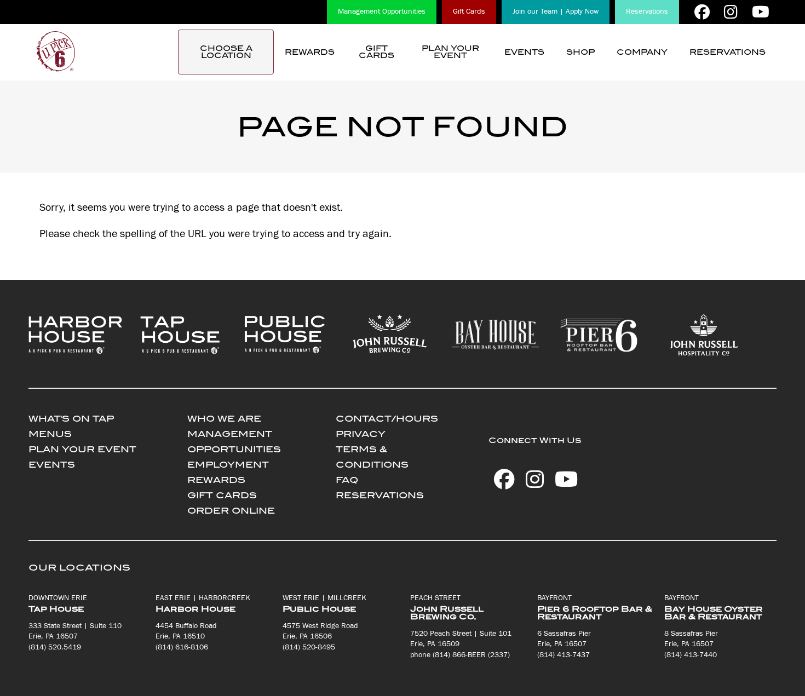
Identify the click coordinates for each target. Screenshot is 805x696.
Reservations (647, 11)
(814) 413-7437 (563, 655)
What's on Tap (71, 419)
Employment (228, 465)
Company (642, 52)
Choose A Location (226, 52)
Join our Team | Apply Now (556, 11)
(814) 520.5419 (54, 647)
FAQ (347, 480)
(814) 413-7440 (690, 655)
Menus (50, 434)
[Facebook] (702, 12)
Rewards (310, 52)
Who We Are (224, 419)
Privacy (361, 434)
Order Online (231, 511)
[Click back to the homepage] (55, 52)
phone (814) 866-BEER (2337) (460, 655)
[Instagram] (731, 12)
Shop (580, 52)
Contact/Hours (387, 419)
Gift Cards (469, 11)
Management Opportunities (382, 11)
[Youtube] (761, 12)
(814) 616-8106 (182, 647)
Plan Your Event (450, 52)
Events (524, 52)
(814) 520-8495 (309, 647)
